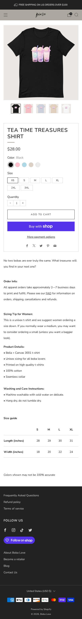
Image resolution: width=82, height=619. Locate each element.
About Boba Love (14, 553)
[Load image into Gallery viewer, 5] (66, 109)
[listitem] (41, 5)
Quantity (13, 197)
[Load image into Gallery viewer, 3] (41, 109)
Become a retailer (14, 559)
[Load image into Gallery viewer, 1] (16, 109)
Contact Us (10, 572)
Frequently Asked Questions (21, 495)
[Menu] (6, 15)
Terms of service (14, 508)
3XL (26, 187)
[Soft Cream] (31, 165)
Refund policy (12, 502)
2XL (13, 187)
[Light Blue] (24, 165)
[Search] (76, 15)
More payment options (41, 237)
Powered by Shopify (41, 609)
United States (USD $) (39, 591)
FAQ (48, 293)
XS (12, 180)
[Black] (11, 165)
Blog (6, 566)
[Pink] (17, 165)
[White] (38, 165)
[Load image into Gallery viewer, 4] (54, 109)
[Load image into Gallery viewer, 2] (28, 109)
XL (57, 180)
